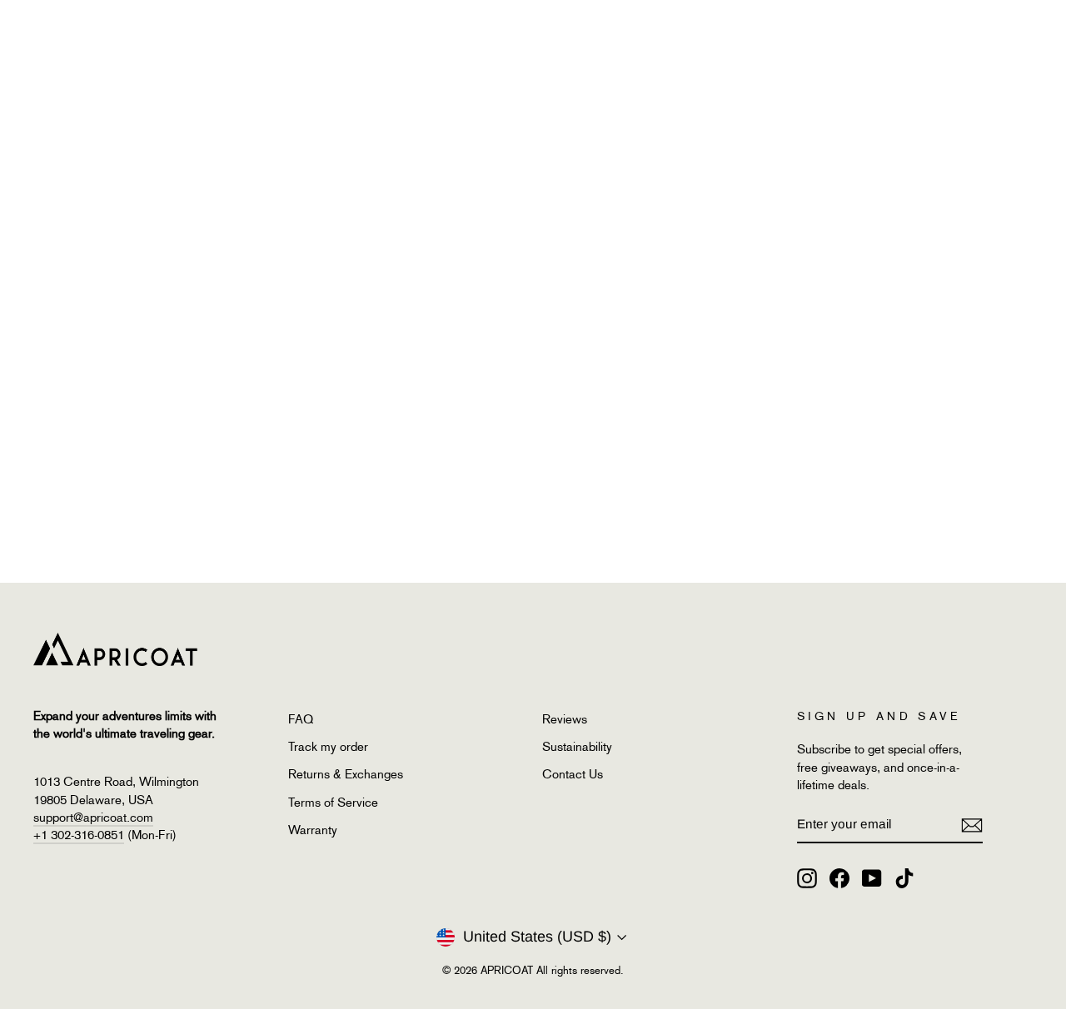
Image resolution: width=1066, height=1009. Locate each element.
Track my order (328, 746)
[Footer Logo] (507, 649)
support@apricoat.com (93, 817)
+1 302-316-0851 (78, 835)
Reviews (564, 719)
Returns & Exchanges (345, 774)
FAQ (300, 719)
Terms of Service (333, 802)
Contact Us (572, 774)
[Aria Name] (972, 824)
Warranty (312, 830)
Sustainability (577, 746)
